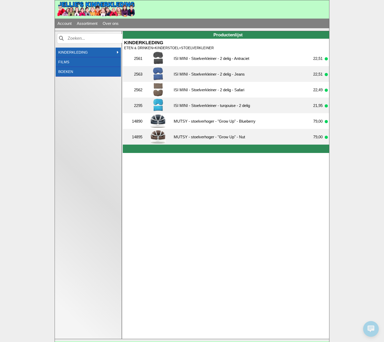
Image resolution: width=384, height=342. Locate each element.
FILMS (63, 62)
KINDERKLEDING (73, 52)
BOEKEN (65, 72)
